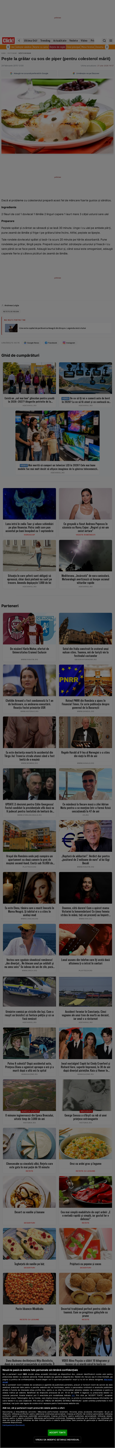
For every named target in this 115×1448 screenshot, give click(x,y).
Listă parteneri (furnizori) (14, 1425)
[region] (57, 1406)
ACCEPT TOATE (57, 1432)
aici (73, 1395)
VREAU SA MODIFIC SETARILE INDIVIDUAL (57, 1439)
